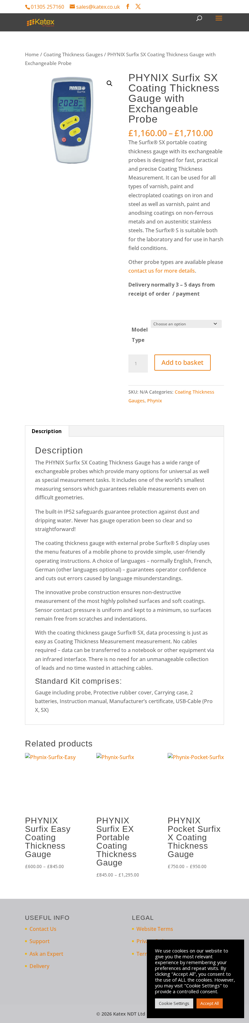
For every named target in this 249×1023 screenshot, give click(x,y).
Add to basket (182, 362)
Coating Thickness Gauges (73, 54)
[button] (109, 83)
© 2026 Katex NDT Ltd (120, 1014)
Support (40, 941)
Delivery (39, 966)
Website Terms (154, 928)
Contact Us (43, 928)
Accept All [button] (209, 1003)
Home (32, 54)
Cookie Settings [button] (174, 1003)
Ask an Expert (46, 953)
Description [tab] (47, 431)
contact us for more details (161, 270)
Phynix (154, 400)
